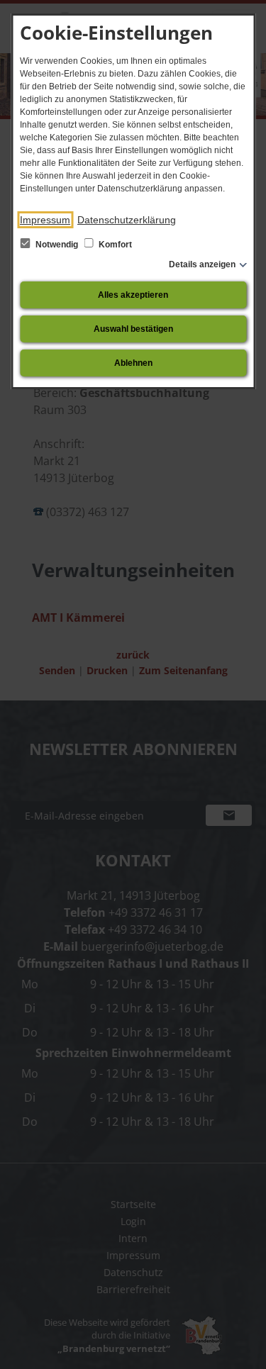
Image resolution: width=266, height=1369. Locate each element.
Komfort (114, 245)
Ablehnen (133, 363)
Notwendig (56, 245)
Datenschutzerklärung (126, 219)
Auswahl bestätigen (133, 329)
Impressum (45, 219)
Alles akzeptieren (133, 295)
